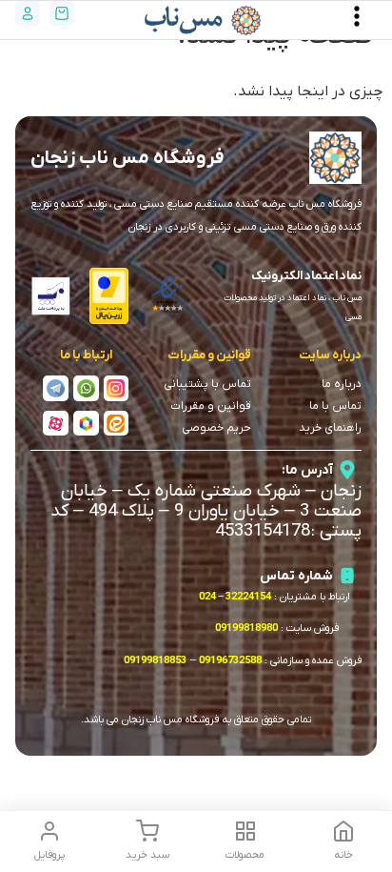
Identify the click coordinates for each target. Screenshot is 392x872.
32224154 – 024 (235, 596)
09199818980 (246, 628)
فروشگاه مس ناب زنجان (127, 158)
